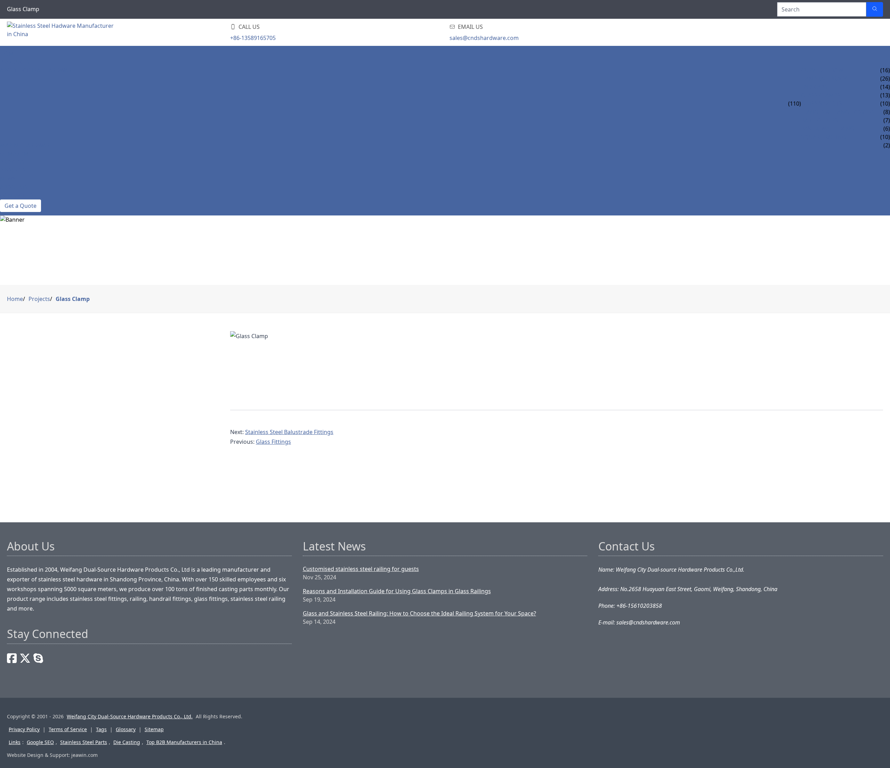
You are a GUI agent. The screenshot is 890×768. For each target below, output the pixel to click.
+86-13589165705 (253, 38)
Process (12, 162)
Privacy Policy (24, 729)
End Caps (814, 87)
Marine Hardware (26, 145)
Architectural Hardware (37, 70)
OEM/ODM (14, 153)
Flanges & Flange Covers (838, 112)
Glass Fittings (273, 442)
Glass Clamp (73, 299)
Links (15, 742)
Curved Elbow (822, 70)
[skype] (38, 658)
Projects (13, 170)
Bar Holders (819, 120)
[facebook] (12, 658)
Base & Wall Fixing (827, 128)
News (8, 178)
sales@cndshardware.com (484, 38)
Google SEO (40, 742)
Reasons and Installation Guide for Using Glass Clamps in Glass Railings (397, 591)
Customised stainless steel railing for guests (361, 569)
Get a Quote (21, 206)
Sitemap (154, 729)
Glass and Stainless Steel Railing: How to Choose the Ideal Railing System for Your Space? (419, 613)
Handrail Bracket (827, 78)
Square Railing (823, 137)
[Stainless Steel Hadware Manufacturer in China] (62, 32)
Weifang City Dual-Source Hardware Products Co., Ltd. (130, 716)
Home (8, 53)
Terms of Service (68, 729)
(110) (794, 103)
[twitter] (25, 658)
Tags (101, 729)
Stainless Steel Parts (83, 742)
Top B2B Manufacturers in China (184, 742)
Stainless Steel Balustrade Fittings (289, 432)
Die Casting (126, 742)
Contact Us (17, 195)
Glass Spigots (821, 103)
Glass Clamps (821, 95)
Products (15, 62)
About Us (13, 187)
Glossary (126, 729)
